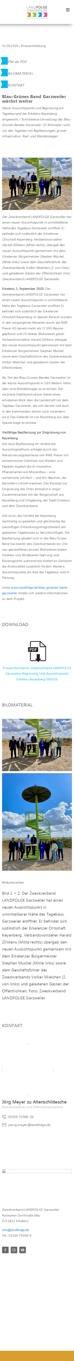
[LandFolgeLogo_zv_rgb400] (37, 7)
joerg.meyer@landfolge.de (29, 1125)
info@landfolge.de (15, 1230)
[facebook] (5, 1250)
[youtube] (22, 1250)
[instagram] (14, 1250)
